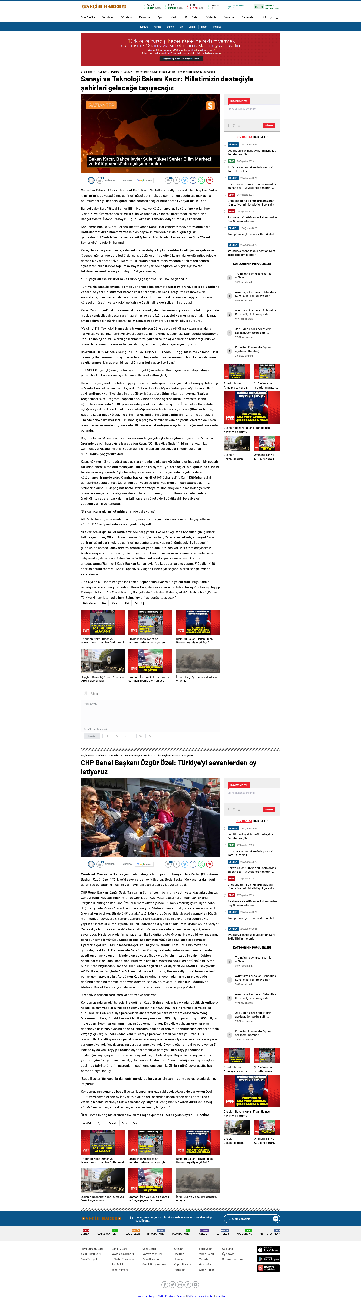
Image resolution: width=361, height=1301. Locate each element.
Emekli (112, 1123)
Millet (126, 603)
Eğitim (192, 26)
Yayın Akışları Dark (123, 1254)
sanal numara (120, 1269)
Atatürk (87, 1123)
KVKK (190, 1296)
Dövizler (179, 1254)
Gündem (126, 17)
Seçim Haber (88, 71)
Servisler (108, 17)
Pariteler (222, 1232)
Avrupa (157, 26)
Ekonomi (145, 17)
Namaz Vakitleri (107, 1232)
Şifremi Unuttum (232, 1259)
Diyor (100, 1123)
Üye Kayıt (228, 1254)
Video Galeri (206, 1254)
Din (181, 26)
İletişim (152, 1296)
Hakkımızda (141, 1296)
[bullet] (131, 736)
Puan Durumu (181, 1232)
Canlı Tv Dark (119, 1248)
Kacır (115, 603)
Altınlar (178, 1248)
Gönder (92, 736)
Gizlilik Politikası (166, 1296)
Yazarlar (229, 17)
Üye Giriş (227, 1248)
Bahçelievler (89, 603)
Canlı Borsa (149, 1248)
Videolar (212, 17)
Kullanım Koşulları (204, 1296)
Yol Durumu (244, 1232)
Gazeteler (248, 17)
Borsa (85, 1232)
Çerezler (181, 1296)
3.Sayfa (144, 26)
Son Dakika (88, 17)
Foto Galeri (192, 17)
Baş (104, 603)
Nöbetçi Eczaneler (123, 1259)
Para (124, 1123)
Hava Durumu (156, 1232)
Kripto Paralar (269, 1232)
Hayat (204, 26)
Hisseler (203, 1232)
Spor (161, 17)
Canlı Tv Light (89, 1259)
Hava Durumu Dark (92, 1248)
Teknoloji (139, 603)
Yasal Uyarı (221, 1296)
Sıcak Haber (206, 1269)
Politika (217, 26)
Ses (135, 1123)
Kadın (174, 17)
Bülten (170, 26)
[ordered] (126, 736)
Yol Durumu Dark (91, 1254)
